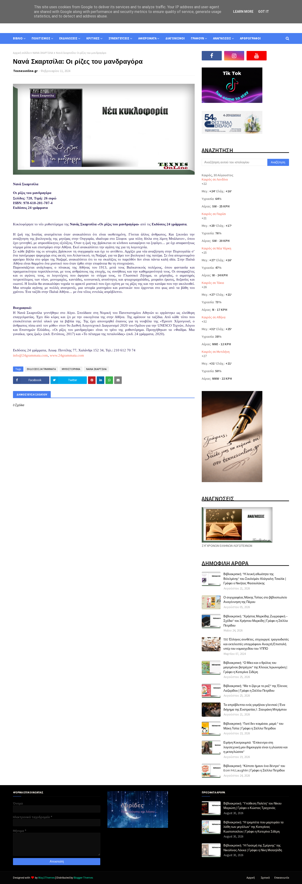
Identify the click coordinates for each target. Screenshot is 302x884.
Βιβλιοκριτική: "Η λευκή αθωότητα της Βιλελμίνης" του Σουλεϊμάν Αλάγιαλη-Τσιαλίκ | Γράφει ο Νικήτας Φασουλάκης (254, 578)
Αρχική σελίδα (21, 53)
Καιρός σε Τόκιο (213, 283)
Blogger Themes (83, 877)
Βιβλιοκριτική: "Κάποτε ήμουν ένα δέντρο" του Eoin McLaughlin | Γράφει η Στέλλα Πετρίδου (254, 768)
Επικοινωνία (281, 877)
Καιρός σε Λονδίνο (215, 179)
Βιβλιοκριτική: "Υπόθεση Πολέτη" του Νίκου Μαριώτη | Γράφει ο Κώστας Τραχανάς (252, 805)
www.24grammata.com (67, 355)
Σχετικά (265, 877)
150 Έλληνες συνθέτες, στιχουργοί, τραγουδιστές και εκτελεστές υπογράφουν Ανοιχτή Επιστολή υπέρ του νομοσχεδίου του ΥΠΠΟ (256, 643)
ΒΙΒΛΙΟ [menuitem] (18, 38)
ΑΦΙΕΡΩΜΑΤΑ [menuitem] (147, 38)
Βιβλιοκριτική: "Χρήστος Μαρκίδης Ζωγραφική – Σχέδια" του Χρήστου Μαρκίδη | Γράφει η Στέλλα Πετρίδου (255, 620)
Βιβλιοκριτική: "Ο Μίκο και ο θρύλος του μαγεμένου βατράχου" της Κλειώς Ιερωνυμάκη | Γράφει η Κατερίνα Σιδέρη (255, 667)
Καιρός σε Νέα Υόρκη (216, 248)
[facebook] (212, 55)
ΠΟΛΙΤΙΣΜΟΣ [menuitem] (41, 38)
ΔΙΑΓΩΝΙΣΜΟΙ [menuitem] (175, 38)
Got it (263, 11)
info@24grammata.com (30, 355)
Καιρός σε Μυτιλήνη (216, 351)
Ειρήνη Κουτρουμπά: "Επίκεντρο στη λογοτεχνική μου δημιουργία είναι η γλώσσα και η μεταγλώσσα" (255, 747)
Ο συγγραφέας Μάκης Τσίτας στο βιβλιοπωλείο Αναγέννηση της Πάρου (255, 599)
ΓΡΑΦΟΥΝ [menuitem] (197, 38)
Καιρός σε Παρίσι (214, 214)
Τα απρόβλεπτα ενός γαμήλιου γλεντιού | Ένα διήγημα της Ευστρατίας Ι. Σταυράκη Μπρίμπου (255, 707)
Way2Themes (46, 877)
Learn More (243, 11)
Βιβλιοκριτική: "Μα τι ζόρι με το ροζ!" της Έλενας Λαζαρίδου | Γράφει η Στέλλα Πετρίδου (255, 688)
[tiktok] (279, 55)
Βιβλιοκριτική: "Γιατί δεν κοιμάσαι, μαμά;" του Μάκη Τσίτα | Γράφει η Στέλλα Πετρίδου (253, 726)
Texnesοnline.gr (25, 71)
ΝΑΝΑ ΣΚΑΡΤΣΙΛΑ (43, 53)
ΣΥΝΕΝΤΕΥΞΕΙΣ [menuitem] (119, 38)
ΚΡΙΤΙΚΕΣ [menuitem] (93, 38)
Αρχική (251, 877)
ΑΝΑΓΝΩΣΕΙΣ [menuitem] (222, 38)
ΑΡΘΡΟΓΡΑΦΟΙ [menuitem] (250, 38)
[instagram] (234, 55)
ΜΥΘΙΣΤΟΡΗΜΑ (71, 369)
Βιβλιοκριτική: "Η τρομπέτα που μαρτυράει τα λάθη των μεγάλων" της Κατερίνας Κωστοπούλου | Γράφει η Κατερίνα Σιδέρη (253, 826)
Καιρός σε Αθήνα (214, 317)
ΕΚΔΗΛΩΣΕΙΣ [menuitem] (68, 38)
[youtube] (257, 55)
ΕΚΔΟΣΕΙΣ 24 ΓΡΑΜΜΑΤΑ (41, 369)
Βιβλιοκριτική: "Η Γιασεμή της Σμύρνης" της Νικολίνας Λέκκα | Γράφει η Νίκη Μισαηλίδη (252, 847)
